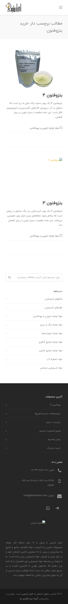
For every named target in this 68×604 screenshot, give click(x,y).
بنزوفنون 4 (52, 95)
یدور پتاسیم (54, 439)
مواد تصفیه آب (54, 359)
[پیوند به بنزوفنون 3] (34, 176)
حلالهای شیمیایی (53, 299)
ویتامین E (55, 405)
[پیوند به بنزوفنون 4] (34, 69)
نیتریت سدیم (53, 422)
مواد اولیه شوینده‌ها (52, 333)
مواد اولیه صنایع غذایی (50, 350)
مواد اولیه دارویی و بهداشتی (44, 128)
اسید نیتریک (53, 448)
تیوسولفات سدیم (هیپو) (47, 413)
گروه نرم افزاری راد (28, 598)
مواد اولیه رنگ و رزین (51, 325)
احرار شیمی (27, 594)
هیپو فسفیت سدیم (49, 431)
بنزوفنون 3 (52, 202)
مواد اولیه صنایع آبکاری (50, 342)
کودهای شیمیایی (53, 307)
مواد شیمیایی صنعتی (51, 368)
